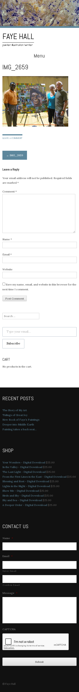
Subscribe (13, 343)
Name (7, 239)
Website (7, 269)
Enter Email (9, 571)
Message (9, 593)
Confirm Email (11, 585)
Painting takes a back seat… (19, 429)
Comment (9, 191)
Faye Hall (18, 36)
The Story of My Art (14, 410)
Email (7, 254)
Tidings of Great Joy (14, 415)
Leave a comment (12, 138)
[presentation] (35, 642)
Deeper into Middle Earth (18, 424)
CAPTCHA (9, 629)
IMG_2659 (14, 155)
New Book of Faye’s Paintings (21, 419)
